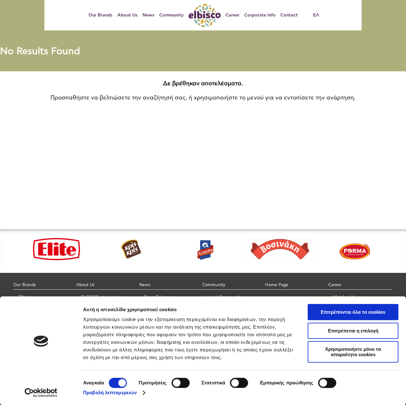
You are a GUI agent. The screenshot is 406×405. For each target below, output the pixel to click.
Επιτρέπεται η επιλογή (353, 330)
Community (171, 15)
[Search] (308, 15)
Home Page (276, 285)
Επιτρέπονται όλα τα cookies (353, 312)
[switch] (181, 383)
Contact (289, 15)
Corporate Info (260, 15)
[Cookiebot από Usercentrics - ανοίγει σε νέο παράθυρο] (41, 392)
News (148, 15)
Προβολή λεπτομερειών (110, 392)
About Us (127, 15)
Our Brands (100, 15)
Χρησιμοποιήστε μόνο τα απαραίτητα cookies (353, 351)
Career (232, 15)
